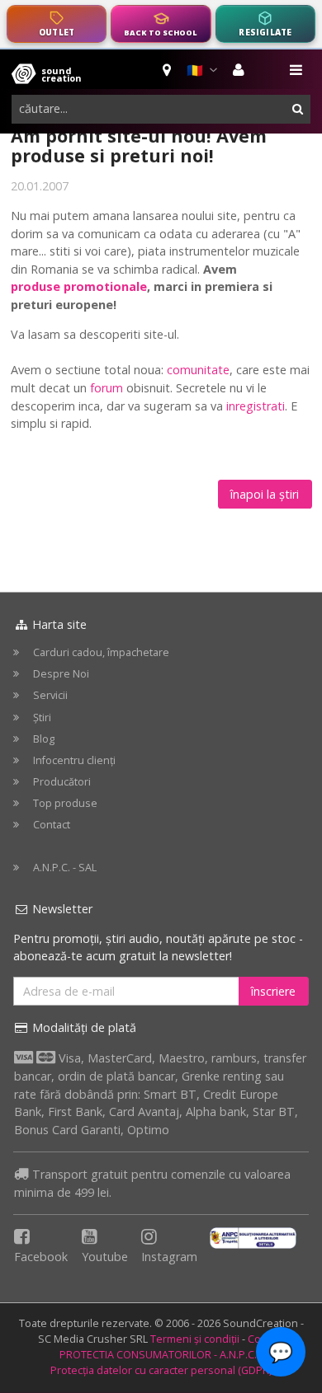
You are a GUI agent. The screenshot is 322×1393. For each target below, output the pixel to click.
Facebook (41, 1256)
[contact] (168, 70)
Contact (51, 825)
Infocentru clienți (74, 760)
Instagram (169, 1256)
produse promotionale (79, 286)
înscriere (273, 991)
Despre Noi (61, 674)
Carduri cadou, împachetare (101, 652)
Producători (62, 782)
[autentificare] (241, 70)
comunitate (198, 370)
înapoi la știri (264, 494)
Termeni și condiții (194, 1339)
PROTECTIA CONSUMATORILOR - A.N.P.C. (158, 1355)
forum (106, 388)
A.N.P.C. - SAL (65, 868)
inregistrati (255, 406)
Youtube (105, 1256)
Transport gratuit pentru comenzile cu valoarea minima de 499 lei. (152, 1183)
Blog (43, 739)
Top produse (65, 803)
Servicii (50, 695)
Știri (42, 718)
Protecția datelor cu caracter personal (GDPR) (161, 1370)
